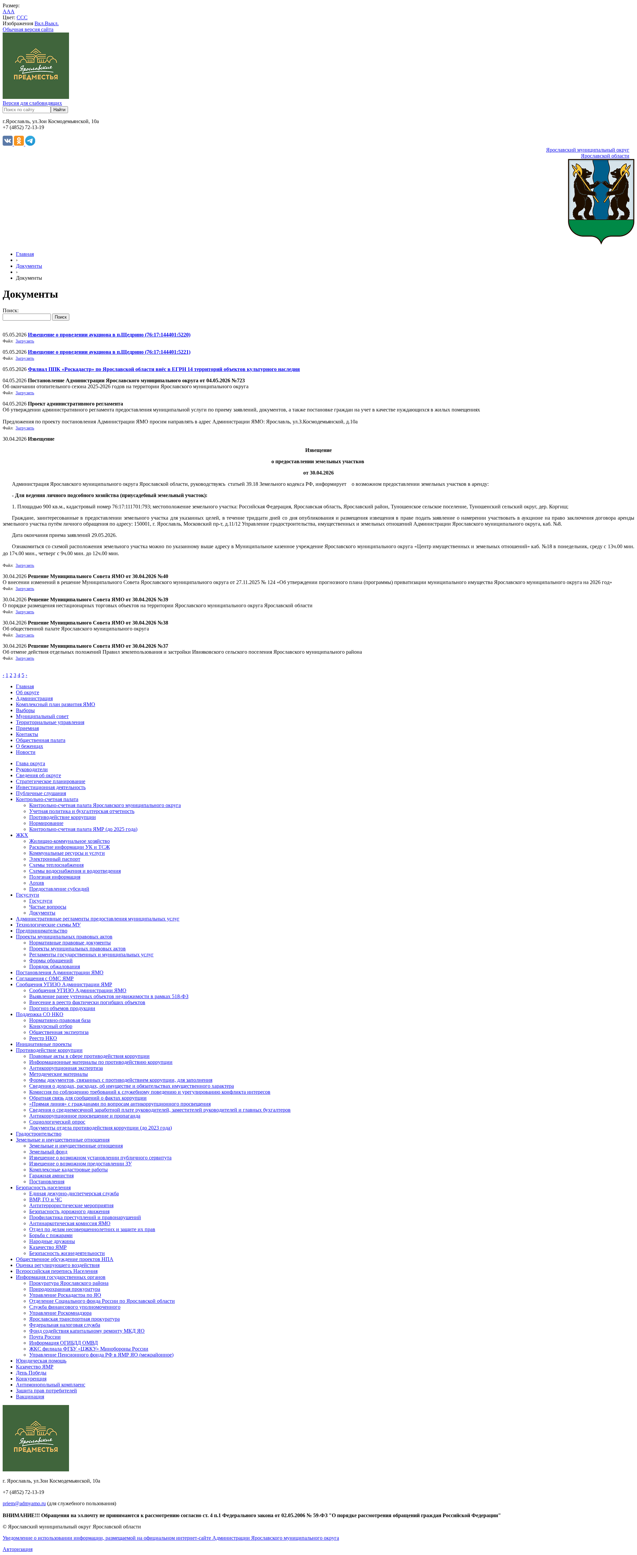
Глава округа (30, 763)
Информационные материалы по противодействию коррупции (101, 1062)
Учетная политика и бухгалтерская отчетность (81, 811)
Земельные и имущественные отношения (62, 1140)
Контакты (27, 734)
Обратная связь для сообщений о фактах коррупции (88, 1098)
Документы (29, 266)
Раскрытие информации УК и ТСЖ (69, 847)
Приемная (27, 728)
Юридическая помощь (41, 1361)
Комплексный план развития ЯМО (55, 704)
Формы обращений (51, 960)
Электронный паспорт (54, 859)
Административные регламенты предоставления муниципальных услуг (97, 919)
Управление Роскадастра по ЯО (65, 1295)
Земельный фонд (48, 1151)
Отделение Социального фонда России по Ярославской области (102, 1301)
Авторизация (18, 1549)
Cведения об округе (38, 775)
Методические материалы (58, 1074)
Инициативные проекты (44, 1044)
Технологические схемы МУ (48, 924)
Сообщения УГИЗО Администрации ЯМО (77, 990)
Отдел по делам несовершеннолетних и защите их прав (92, 1229)
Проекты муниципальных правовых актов (64, 936)
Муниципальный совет (42, 716)
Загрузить (25, 340)
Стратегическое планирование (50, 781)
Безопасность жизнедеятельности (67, 1253)
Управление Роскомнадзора (60, 1313)
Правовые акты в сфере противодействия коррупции (89, 1056)
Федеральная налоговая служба (64, 1325)
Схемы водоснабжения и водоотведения (75, 871)
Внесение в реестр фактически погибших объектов (87, 1002)
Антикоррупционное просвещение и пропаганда (84, 1116)
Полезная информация (54, 877)
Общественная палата (40, 740)
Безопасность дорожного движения (69, 1211)
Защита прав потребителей (46, 1390)
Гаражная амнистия (51, 1175)
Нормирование (46, 823)
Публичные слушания (41, 793)
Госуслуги (27, 895)
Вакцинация (30, 1396)
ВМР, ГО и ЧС (45, 1199)
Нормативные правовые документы (70, 942)
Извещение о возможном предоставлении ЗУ (80, 1163)
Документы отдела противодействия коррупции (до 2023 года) (100, 1128)
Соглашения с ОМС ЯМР (45, 978)
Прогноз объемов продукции (62, 1008)
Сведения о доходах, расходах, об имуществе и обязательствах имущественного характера (131, 1086)
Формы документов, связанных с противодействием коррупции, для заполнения (120, 1080)
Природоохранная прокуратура (64, 1289)
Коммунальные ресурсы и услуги (67, 853)
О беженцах (29, 746)
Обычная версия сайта (28, 29)
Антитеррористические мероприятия (71, 1205)
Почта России (45, 1337)
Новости (25, 752)
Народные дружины (52, 1241)
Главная (25, 254)
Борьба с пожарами (51, 1235)
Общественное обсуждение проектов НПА (64, 1259)
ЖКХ (22, 835)
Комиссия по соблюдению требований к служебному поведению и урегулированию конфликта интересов (149, 1092)
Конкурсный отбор (50, 1026)
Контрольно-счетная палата (47, 799)
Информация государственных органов (61, 1277)
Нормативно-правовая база (60, 1020)
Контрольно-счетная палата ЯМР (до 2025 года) (83, 829)
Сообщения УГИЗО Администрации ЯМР (64, 984)
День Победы (31, 1372)
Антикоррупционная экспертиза (66, 1068)
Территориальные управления (50, 722)
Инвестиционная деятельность (51, 787)
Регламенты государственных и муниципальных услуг (91, 954)
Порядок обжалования (54, 966)
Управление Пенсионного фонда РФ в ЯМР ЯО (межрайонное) (101, 1355)
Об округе (27, 692)
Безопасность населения (43, 1187)
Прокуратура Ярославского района (68, 1283)
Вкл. (40, 23)
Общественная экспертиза (59, 1032)
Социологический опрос (57, 1122)
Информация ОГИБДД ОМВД (63, 1343)
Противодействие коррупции (62, 817)
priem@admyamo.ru (24, 1503)
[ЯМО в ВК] (8, 144)
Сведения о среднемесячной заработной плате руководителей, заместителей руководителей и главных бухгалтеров (160, 1110)
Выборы (25, 710)
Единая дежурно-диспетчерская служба (74, 1193)
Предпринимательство (41, 930)
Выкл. (52, 23)
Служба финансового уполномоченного (74, 1307)
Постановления (46, 1181)
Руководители (32, 769)
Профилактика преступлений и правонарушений (85, 1217)
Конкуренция (31, 1378)
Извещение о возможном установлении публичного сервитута (100, 1157)
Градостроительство (38, 1134)
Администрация (34, 698)
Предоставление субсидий (59, 889)
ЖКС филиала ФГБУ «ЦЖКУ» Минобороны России (88, 1349)
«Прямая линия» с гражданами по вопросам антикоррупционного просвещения (120, 1104)
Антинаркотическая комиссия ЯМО (69, 1223)
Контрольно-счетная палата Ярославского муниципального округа (105, 805)
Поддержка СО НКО (39, 1014)
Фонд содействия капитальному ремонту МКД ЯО (87, 1331)
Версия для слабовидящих (32, 103)
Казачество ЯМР (48, 1247)
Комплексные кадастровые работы (68, 1169)
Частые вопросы (47, 907)
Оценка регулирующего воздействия (58, 1265)
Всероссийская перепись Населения (57, 1271)
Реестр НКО (43, 1038)
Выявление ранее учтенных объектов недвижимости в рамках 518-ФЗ (108, 996)
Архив (36, 883)
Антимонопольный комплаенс (50, 1384)
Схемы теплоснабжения (56, 865)
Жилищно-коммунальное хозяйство (69, 841)
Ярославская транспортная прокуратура (74, 1319)
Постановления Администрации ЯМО (60, 972)
